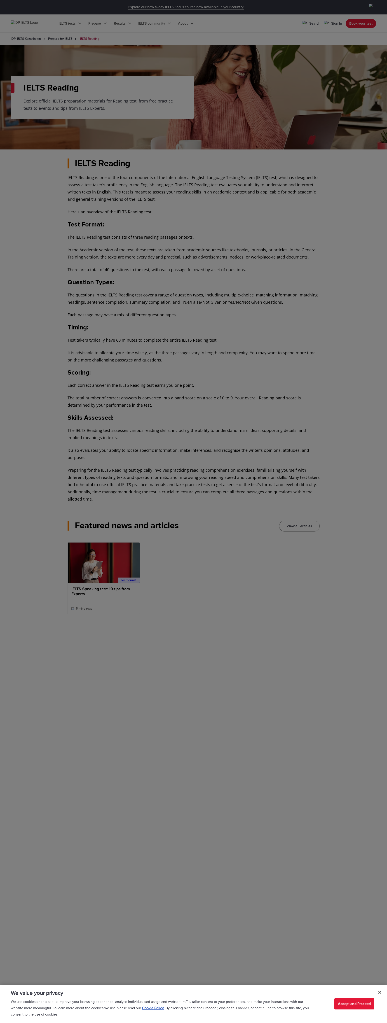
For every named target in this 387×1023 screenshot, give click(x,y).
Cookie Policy (153, 1008)
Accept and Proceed (354, 1004)
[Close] (380, 992)
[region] (193, 1004)
